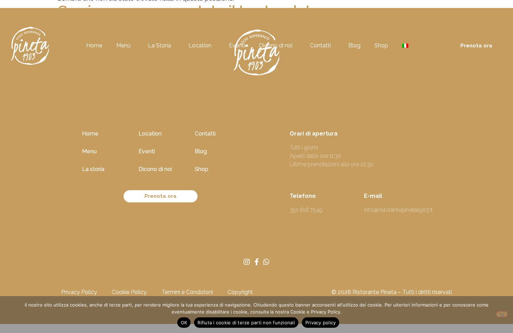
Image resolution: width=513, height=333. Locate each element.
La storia (93, 169)
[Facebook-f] (256, 261)
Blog (354, 45)
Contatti (320, 45)
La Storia (159, 45)
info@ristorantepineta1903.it (398, 210)
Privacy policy (320, 322)
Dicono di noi (275, 45)
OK (184, 322)
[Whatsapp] (266, 261)
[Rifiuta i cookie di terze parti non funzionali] (502, 314)
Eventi (237, 45)
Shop (381, 45)
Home (94, 45)
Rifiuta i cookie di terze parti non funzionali (246, 322)
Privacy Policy (79, 292)
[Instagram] (246, 261)
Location (199, 45)
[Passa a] (408, 46)
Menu (89, 151)
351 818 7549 (306, 210)
